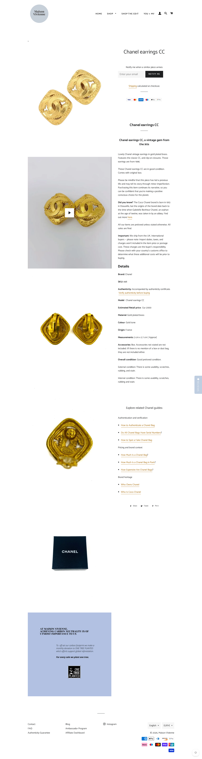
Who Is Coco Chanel (131, 492)
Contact (31, 724)
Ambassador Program (76, 729)
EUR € (167, 726)
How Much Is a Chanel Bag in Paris (138, 462)
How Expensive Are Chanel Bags (136, 470)
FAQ (30, 729)
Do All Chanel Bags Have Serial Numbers (141, 433)
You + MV (149, 14)
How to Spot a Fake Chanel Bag (136, 440)
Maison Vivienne (166, 733)
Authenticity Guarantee (39, 733)
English (152, 726)
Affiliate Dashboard (75, 733)
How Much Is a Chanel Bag (134, 455)
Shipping (133, 86)
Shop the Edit (130, 14)
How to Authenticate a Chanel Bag (138, 425)
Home (99, 14)
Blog (68, 724)
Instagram (111, 724)
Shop (110, 14)
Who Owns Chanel (130, 485)
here (130, 217)
